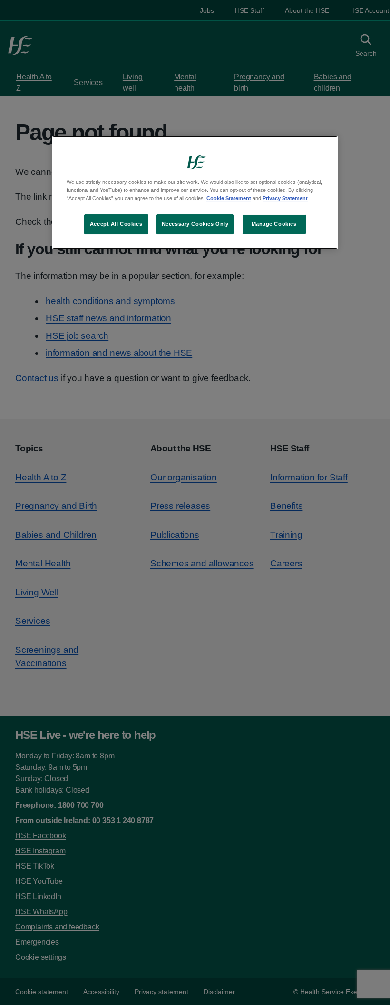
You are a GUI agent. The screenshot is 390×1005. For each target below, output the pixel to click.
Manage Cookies (274, 224)
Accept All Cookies (116, 224)
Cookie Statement (228, 198)
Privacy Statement (285, 198)
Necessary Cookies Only (195, 224)
